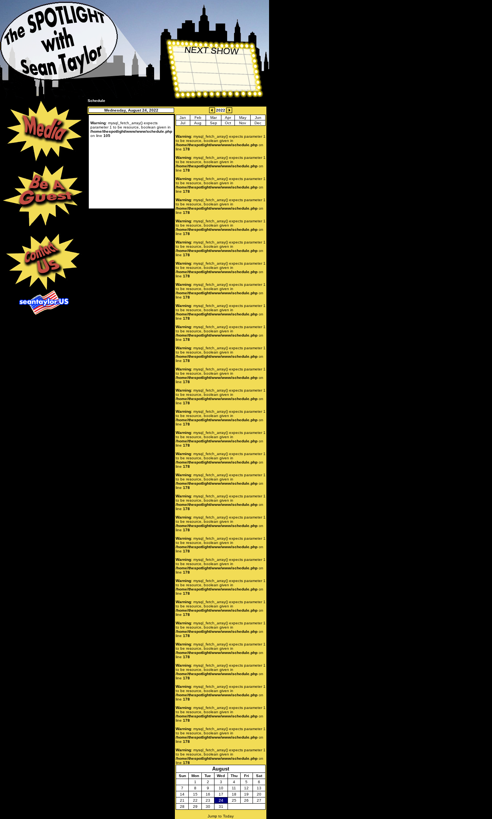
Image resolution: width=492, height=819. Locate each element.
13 (259, 788)
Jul (182, 123)
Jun (258, 117)
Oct (228, 123)
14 (182, 794)
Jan (183, 117)
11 (234, 788)
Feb (197, 117)
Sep (213, 123)
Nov (242, 123)
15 (195, 794)
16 (208, 794)
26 (246, 800)
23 (208, 800)
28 (182, 806)
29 (195, 806)
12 (246, 788)
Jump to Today (221, 816)
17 (221, 794)
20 (259, 794)
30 (208, 806)
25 (234, 800)
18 (234, 794)
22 (195, 800)
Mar (213, 117)
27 (259, 800)
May (242, 117)
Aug (197, 123)
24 (221, 800)
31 (221, 806)
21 (182, 800)
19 (246, 794)
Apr (228, 117)
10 (221, 788)
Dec (257, 123)
